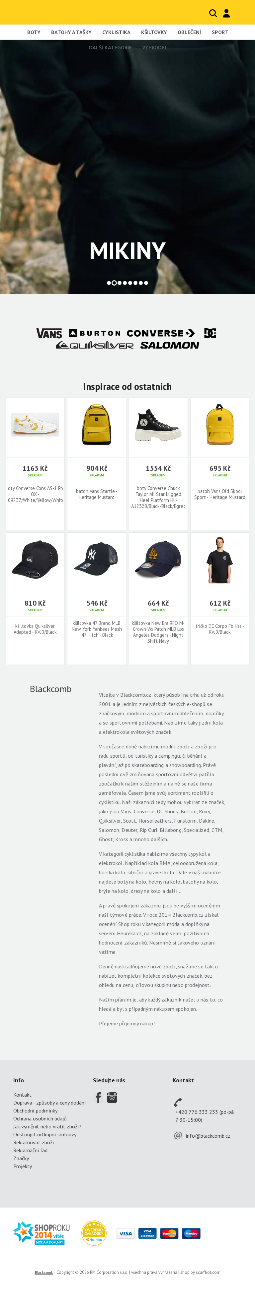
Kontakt (22, 1094)
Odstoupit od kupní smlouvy (44, 1134)
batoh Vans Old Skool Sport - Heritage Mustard (219, 494)
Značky (21, 1158)
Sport (220, 32)
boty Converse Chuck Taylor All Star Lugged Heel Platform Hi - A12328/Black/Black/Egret (158, 497)
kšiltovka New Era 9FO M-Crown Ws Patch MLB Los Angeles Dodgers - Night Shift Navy (158, 632)
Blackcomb (46, 12)
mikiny (127, 250)
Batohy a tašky (71, 32)
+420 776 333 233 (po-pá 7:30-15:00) (204, 1116)
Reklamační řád (30, 1150)
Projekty (22, 1166)
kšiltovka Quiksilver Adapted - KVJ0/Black (35, 629)
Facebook (98, 1097)
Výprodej (154, 47)
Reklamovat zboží (33, 1142)
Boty (34, 32)
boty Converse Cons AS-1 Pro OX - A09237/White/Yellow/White (35, 494)
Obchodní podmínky (35, 1110)
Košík (240, 13)
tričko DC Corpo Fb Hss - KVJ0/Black (220, 629)
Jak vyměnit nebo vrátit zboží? (47, 1126)
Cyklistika (116, 32)
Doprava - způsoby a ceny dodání (49, 1102)
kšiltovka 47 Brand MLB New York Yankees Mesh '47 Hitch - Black (97, 629)
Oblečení (189, 32)
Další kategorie (110, 47)
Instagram (112, 1097)
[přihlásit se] (226, 13)
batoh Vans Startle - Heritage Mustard (97, 494)
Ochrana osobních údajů (40, 1118)
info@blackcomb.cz (208, 1135)
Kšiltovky (154, 32)
